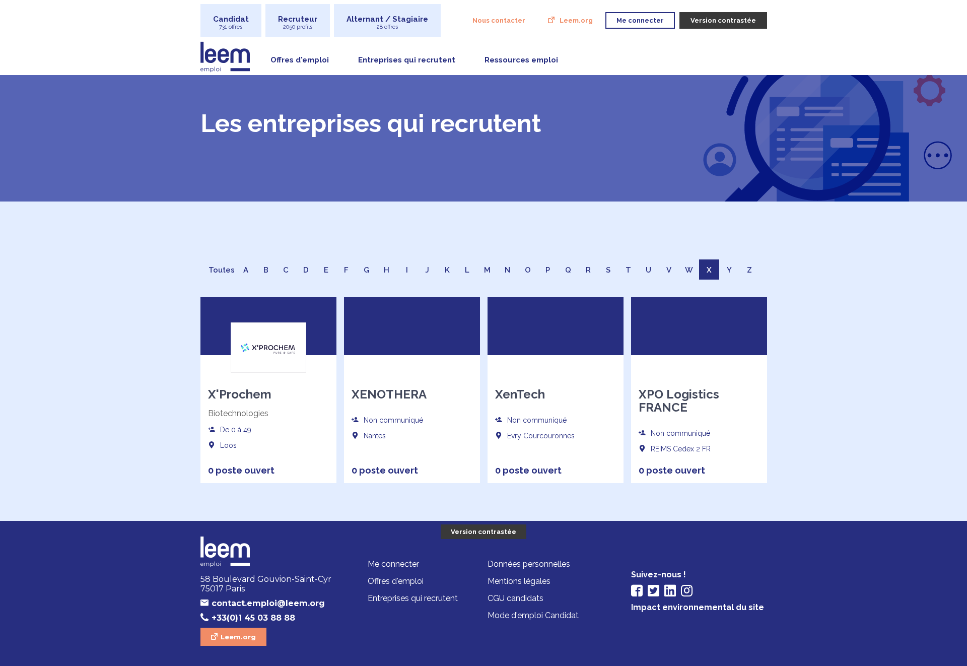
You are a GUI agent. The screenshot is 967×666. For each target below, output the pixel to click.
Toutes (222, 270)
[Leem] (268, 552)
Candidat (231, 22)
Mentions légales (519, 581)
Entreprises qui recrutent (406, 59)
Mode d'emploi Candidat (533, 615)
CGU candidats (515, 598)
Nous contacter (498, 20)
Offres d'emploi (299, 59)
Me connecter (393, 564)
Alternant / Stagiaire (387, 22)
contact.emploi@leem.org (268, 603)
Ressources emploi (521, 59)
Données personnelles (529, 564)
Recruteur (297, 22)
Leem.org (576, 20)
